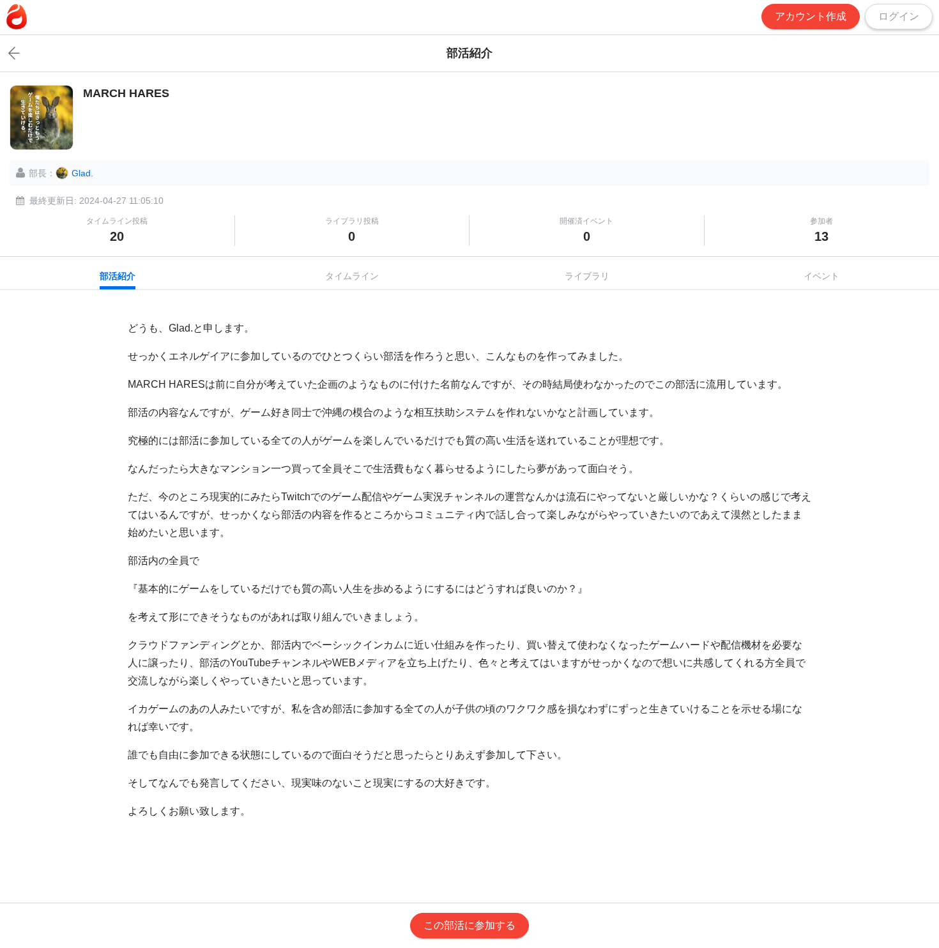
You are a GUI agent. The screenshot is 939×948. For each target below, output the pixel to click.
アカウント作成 (810, 16)
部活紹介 (117, 276)
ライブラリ (587, 276)
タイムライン (352, 276)
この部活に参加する (469, 925)
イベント (821, 276)
